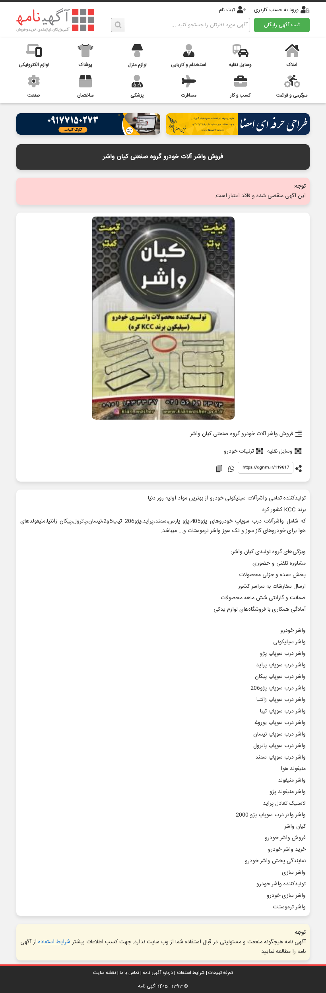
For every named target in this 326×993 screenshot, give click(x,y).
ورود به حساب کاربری (276, 10)
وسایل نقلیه (280, 451)
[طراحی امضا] (238, 132)
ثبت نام (227, 10)
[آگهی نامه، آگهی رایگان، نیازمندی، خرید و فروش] (55, 20)
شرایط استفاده (54, 942)
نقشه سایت (104, 973)
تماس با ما (129, 973)
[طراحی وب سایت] (88, 132)
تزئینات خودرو (239, 451)
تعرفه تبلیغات (220, 973)
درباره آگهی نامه (158, 973)
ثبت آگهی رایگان (282, 25)
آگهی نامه (147, 986)
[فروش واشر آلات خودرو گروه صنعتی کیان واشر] (163, 319)
